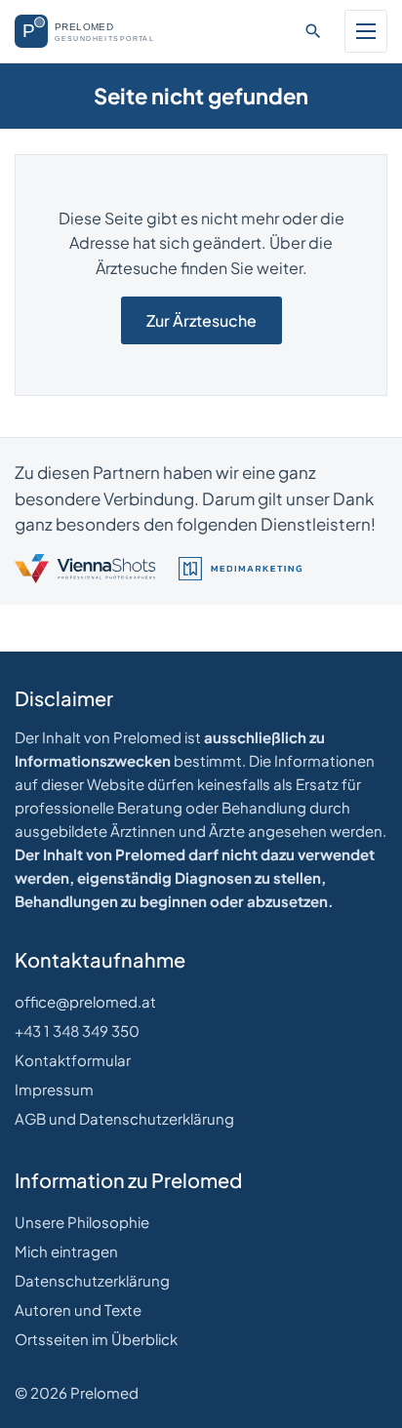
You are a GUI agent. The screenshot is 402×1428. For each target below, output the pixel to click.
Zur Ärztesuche (201, 320)
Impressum (54, 1089)
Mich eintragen (66, 1251)
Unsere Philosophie (82, 1221)
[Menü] (365, 31)
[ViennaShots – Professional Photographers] (85, 568)
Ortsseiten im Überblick (96, 1338)
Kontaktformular (73, 1060)
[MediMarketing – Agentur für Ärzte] (240, 568)
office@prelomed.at (85, 1001)
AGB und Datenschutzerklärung (124, 1118)
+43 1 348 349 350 (77, 1030)
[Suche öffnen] (313, 31)
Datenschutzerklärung (92, 1280)
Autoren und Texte (78, 1309)
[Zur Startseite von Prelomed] (94, 31)
